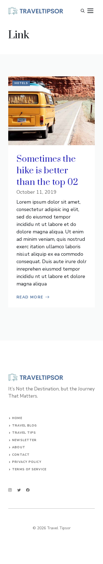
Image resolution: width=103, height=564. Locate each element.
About (18, 447)
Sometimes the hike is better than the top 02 (47, 170)
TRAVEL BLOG (24, 425)
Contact (21, 455)
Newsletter (24, 440)
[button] (82, 11)
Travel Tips (24, 433)
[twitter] (19, 490)
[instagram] (10, 490)
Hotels (21, 83)
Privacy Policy (26, 462)
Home (17, 418)
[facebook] (28, 490)
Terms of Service (29, 469)
